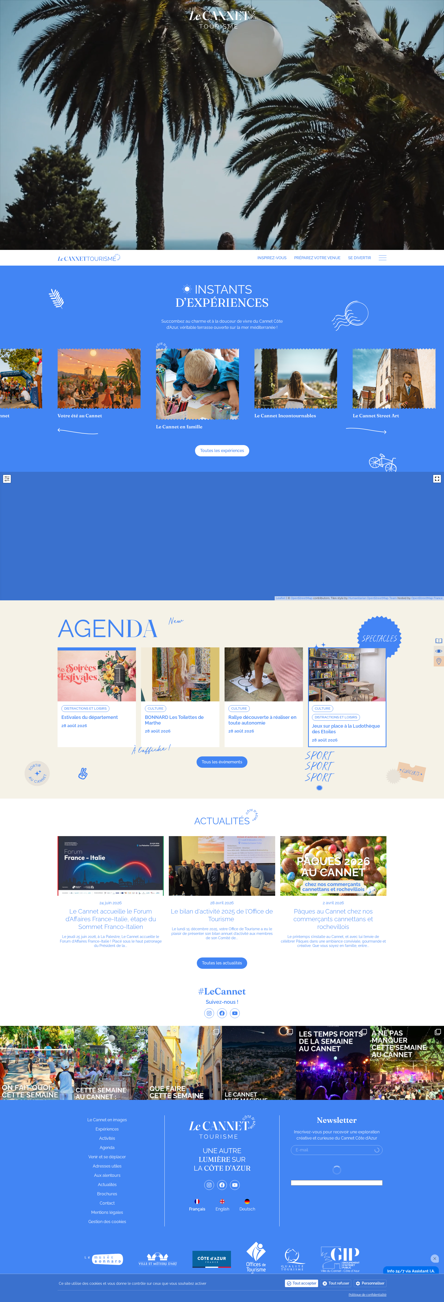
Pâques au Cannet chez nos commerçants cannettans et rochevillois (333, 919)
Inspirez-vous (271, 258)
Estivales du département (89, 717)
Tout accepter (304, 1283)
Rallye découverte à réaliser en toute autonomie (262, 720)
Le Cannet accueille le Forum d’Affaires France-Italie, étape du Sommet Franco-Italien (111, 919)
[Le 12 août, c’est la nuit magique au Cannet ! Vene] (259, 1063)
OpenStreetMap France (427, 598)
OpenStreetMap (301, 598)
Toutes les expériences (222, 450)
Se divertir (359, 258)
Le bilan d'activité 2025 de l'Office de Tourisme (222, 915)
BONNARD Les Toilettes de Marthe (174, 720)
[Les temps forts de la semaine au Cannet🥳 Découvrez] (333, 1063)
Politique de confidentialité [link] (367, 1295)
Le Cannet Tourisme (222, 17)
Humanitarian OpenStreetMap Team (372, 598)
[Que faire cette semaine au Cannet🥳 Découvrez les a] (185, 1063)
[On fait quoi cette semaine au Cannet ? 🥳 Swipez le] (37, 1063)
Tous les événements (222, 762)
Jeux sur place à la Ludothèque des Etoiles (346, 728)
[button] (78, 431)
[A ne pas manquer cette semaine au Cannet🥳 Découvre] (407, 1063)
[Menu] (380, 258)
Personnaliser (373, 1283)
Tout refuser (339, 1283)
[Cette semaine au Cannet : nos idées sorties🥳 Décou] (111, 1063)
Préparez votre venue (317, 258)
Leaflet (280, 598)
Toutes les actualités (222, 963)
